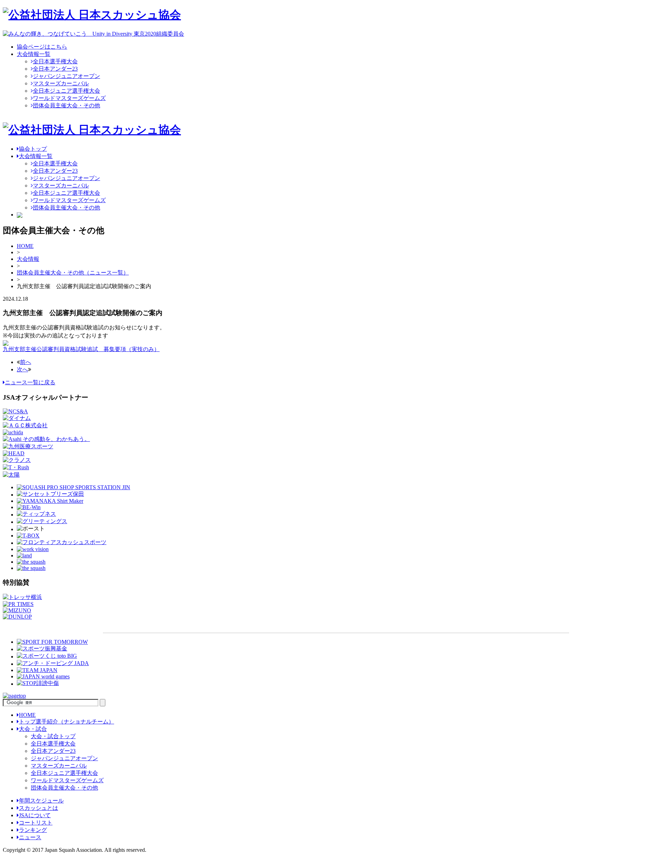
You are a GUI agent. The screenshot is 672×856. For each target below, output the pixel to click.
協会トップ (33, 149)
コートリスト (35, 823)
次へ (22, 369)
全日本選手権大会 (55, 61)
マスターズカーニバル (61, 83)
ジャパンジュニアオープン (66, 76)
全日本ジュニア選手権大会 (66, 91)
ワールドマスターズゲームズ (69, 98)
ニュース (30, 837)
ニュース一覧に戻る (30, 382)
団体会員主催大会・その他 (66, 105)
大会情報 (28, 259)
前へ (25, 362)
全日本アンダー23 (55, 69)
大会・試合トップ (53, 736)
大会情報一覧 (33, 54)
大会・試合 (33, 729)
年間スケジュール (41, 801)
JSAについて (35, 815)
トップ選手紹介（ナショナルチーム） (66, 722)
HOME (25, 246)
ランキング (33, 830)
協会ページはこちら (42, 47)
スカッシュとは (38, 808)
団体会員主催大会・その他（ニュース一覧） (73, 273)
